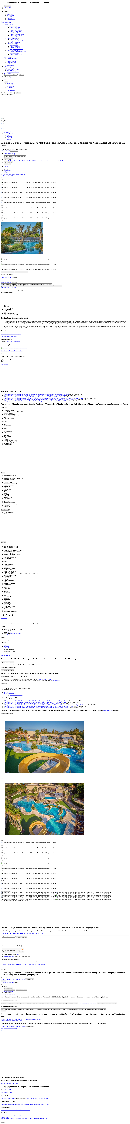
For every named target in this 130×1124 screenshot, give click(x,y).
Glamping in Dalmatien (15, 42)
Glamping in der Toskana (16, 30)
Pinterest (23, 979)
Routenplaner (4, 618)
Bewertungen (7, 170)
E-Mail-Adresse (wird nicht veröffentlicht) (12, 946)
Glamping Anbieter (11, 61)
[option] (10, 12)
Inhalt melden (7, 163)
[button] (65, 224)
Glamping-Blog (7, 66)
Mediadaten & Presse (25, 1110)
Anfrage (6, 172)
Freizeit (2, 472)
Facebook (6, 979)
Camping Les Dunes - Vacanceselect (11, 351)
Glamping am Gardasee (15, 31)
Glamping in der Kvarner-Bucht (17, 41)
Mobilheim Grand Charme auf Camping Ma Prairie (71, 398)
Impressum (3, 1110)
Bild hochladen (7, 159)
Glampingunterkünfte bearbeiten (41, 1104)
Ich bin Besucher (11, 1020)
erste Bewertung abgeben (6, 292)
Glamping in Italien (11, 26)
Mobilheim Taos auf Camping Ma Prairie (59, 394)
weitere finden (87, 1003)
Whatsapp (14, 979)
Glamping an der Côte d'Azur (17, 34)
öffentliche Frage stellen (21, 937)
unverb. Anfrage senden (9, 153)
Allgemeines (4, 407)
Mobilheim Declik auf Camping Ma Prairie (56, 395)
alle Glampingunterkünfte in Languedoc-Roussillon (13, 174)
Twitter (10, 979)
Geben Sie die (8, 667)
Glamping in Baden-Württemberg (18, 51)
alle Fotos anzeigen (57, 285)
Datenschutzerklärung (9, 956)
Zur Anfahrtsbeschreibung (10, 693)
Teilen (5, 986)
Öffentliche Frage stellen (9, 994)
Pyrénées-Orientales (8, 647)
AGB (17, 954)
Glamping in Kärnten (15, 46)
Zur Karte (6, 692)
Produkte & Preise (11, 70)
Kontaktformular (56, 680)
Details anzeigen (4, 364)
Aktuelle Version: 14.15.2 (43, 1118)
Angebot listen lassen (6, 1104)
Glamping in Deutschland (13, 50)
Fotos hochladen (7, 992)
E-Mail (2, 979)
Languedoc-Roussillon (15, 633)
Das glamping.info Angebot (13, 69)
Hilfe (5, 8)
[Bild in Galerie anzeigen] (26, 284)
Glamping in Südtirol (15, 27)
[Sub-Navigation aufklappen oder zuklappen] (16, 26)
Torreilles (9, 632)
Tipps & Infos (7, 57)
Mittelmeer (6, 646)
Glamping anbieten (8, 68)
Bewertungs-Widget (28, 1104)
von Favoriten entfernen (20, 156)
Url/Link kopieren (29, 979)
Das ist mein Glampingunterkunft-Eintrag (21, 1019)
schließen (14, 277)
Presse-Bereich (10, 65)
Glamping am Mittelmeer (16, 36)
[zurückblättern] (1, 177)
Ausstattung (3, 561)
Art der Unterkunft (5, 509)
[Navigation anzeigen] (1, 984)
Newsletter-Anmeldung (42, 1098)
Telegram (19, 979)
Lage (5, 167)
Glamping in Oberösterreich (16, 49)
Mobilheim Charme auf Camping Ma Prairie (62, 399)
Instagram (8, 1115)
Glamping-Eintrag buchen (13, 72)
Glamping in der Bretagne (16, 35)
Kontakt (9, 655)
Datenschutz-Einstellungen (7, 1092)
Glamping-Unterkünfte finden (8, 1098)
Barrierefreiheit (7, 5)
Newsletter (9, 63)
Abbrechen (16, 959)
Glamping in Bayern (14, 53)
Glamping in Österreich (12, 43)
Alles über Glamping (12, 58)
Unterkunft (3, 542)
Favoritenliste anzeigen (6, 277)
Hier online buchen (5, 150)
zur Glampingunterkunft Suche (8, 175)
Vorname (4, 940)
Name (3, 943)
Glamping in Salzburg (15, 47)
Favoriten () (9, 1028)
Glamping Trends (11, 59)
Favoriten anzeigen (9, 991)
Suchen (21, 74)
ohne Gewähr (107, 710)
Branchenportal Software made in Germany (19, 1118)
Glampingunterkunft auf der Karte (9, 336)
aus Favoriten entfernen (21, 989)
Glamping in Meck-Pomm (16, 54)
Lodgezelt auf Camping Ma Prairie (51, 396)
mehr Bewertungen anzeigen (7, 670)
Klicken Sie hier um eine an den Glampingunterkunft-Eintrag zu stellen (22, 933)
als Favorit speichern (8, 156)
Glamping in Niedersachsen (16, 55)
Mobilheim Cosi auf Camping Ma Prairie (58, 401)
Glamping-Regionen (9, 24)
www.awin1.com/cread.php (10, 154)
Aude (5, 645)
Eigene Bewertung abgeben (7, 662)
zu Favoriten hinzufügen (9, 989)
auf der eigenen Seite (95, 1009)
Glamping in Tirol (14, 45)
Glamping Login (8, 7)
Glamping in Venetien (15, 28)
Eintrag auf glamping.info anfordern (9, 1083)
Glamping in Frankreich (12, 32)
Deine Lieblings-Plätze (31, 1098)
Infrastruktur (3, 421)
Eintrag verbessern (8, 162)
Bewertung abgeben (8, 157)
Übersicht (6, 166)
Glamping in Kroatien (12, 38)
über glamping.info (11, 62)
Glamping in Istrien (14, 39)
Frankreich (9, 635)
